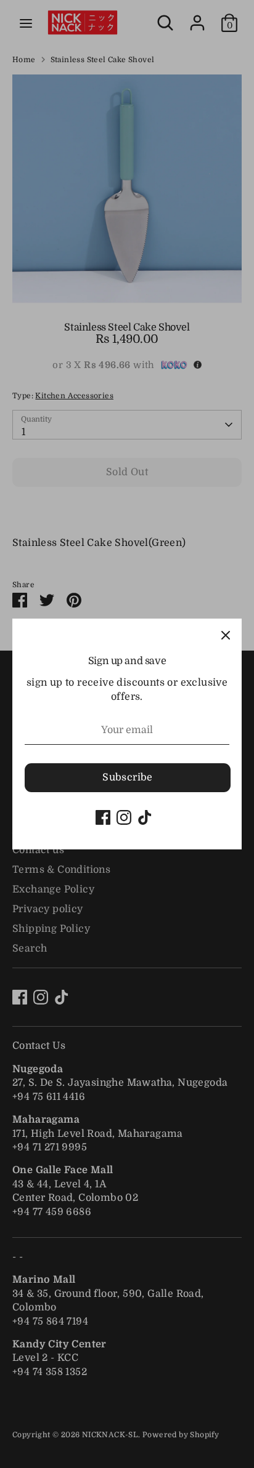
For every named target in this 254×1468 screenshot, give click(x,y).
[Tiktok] (144, 817)
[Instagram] (124, 817)
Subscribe (127, 777)
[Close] (225, 634)
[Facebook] (103, 817)
